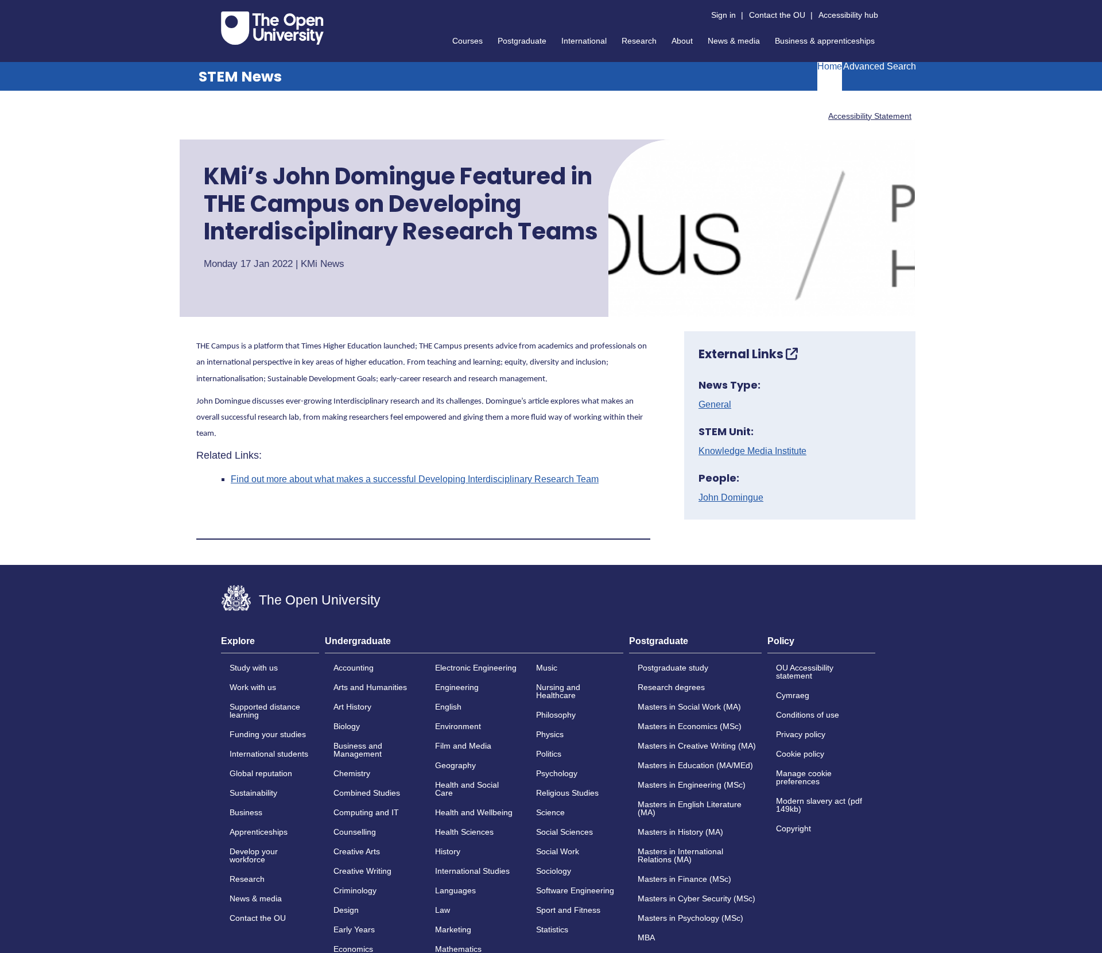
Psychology (556, 773)
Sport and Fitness (568, 910)
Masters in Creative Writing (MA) (697, 745)
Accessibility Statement (869, 116)
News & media (734, 40)
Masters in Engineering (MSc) (692, 784)
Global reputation (261, 773)
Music (546, 667)
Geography (455, 765)
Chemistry (351, 773)
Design (346, 910)
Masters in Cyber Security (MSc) (696, 898)
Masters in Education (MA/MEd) (695, 765)
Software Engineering (575, 890)
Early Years (354, 929)
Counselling (354, 831)
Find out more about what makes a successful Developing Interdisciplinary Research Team (415, 479)
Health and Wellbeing (474, 812)
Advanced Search (879, 66)
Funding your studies (268, 734)
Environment (458, 726)
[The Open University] (272, 28)
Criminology (355, 890)
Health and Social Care (467, 788)
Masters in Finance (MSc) (684, 879)
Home (829, 66)
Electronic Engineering (476, 667)
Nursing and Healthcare (558, 691)
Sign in (723, 15)
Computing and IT (366, 812)
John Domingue (731, 497)
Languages (455, 890)
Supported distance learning (265, 710)
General (715, 404)
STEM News (240, 76)
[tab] (270, 644)
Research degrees (671, 687)
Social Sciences (564, 831)
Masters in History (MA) (680, 831)
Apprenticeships (259, 831)
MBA (646, 937)
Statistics (552, 929)
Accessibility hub (848, 15)
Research (639, 40)
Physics (550, 734)
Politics (548, 753)
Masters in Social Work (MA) (689, 706)
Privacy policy (800, 734)
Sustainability (253, 792)
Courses (467, 40)
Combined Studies (366, 792)
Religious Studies (567, 792)
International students (269, 753)
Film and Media (463, 745)
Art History (352, 706)
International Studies (472, 870)
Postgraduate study (673, 667)
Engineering (457, 687)
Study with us (254, 667)
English (448, 706)
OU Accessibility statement (804, 671)
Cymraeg (792, 695)
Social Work (557, 851)
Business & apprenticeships (825, 40)
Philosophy (556, 714)
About (682, 40)
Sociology (553, 870)
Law (442, 910)
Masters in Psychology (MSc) (690, 918)
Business (246, 812)
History (447, 851)
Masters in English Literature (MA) (690, 808)
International (584, 40)
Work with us (253, 687)
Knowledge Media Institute (752, 451)
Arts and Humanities (370, 687)
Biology (346, 726)
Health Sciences (464, 831)
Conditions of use (807, 714)
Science (550, 812)
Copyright (793, 828)
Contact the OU (777, 15)
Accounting (353, 667)
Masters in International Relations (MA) (680, 855)
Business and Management (357, 749)
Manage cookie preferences (804, 777)
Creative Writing (362, 870)
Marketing (453, 929)
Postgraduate (522, 40)
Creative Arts (356, 851)
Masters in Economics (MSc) (690, 726)
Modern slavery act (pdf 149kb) (819, 804)
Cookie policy (800, 753)
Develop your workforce (254, 855)
